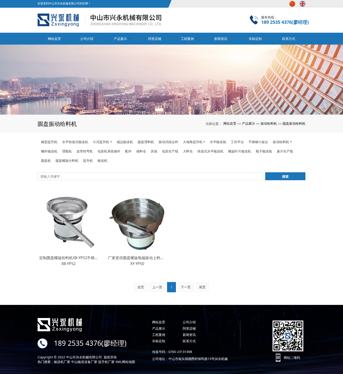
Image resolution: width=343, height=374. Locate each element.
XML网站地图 (125, 362)
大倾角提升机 (193, 142)
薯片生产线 (285, 151)
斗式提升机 (101, 142)
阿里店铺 (154, 38)
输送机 (102, 160)
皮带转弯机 (85, 151)
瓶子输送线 (264, 151)
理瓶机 (67, 151)
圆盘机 (46, 160)
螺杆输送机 (49, 151)
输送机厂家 (62, 362)
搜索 (285, 176)
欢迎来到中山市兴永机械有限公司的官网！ (64, 3)
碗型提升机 (49, 142)
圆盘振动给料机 (294, 123)
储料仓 (141, 151)
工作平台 (237, 142)
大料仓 (188, 151)
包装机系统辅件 (109, 151)
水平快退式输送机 (75, 142)
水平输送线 (218, 142)
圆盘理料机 (146, 142)
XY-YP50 (137, 263)
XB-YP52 (68, 263)
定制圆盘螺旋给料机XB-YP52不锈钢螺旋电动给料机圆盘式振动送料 (68, 257)
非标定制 (158, 341)
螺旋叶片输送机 (239, 151)
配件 (128, 151)
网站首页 (229, 123)
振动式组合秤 (168, 142)
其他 (154, 151)
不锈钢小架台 (258, 142)
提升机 (88, 160)
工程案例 (158, 334)
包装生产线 (170, 151)
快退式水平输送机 (210, 151)
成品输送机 (125, 142)
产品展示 (248, 123)
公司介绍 (189, 322)
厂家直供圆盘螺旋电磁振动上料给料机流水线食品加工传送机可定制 (137, 257)
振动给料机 (269, 123)
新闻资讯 (189, 334)
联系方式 (189, 341)
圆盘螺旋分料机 (67, 160)
